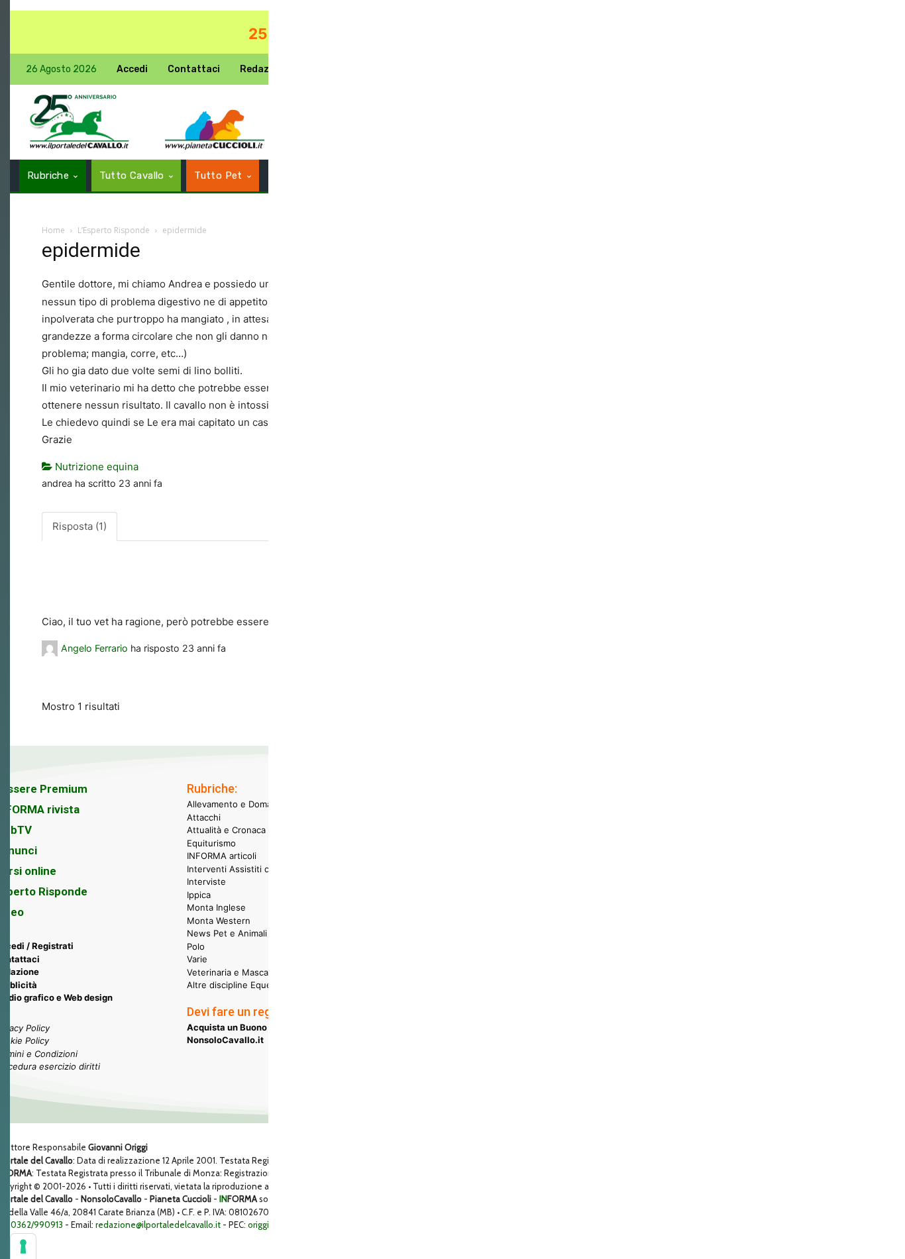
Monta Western (218, 920)
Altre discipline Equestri (236, 985)
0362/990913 (37, 1224)
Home (53, 230)
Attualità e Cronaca (226, 830)
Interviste (206, 881)
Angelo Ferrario (94, 648)
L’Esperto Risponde (114, 230)
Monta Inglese (216, 907)
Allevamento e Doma (229, 804)
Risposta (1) (79, 526)
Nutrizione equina (95, 466)
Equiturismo (211, 843)
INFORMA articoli (221, 855)
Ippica (199, 894)
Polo (196, 946)
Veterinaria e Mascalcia (234, 972)
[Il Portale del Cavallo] (79, 122)
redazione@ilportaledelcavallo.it (158, 1224)
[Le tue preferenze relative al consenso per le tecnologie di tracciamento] (23, 1246)
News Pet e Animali (227, 933)
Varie (197, 959)
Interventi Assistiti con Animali (249, 869)
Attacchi (204, 817)
